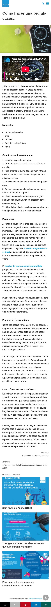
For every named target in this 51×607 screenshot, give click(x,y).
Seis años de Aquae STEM (17, 508)
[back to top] (46, 597)
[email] (15, 604)
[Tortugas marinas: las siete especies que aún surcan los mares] (25, 526)
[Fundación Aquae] (5, 3)
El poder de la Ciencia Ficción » (35, 455)
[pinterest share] (25, 604)
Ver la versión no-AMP (35, 598)
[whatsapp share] (46, 604)
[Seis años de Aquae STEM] (25, 491)
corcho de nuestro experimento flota (23, 266)
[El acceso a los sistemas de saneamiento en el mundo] (25, 565)
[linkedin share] (36, 604)
